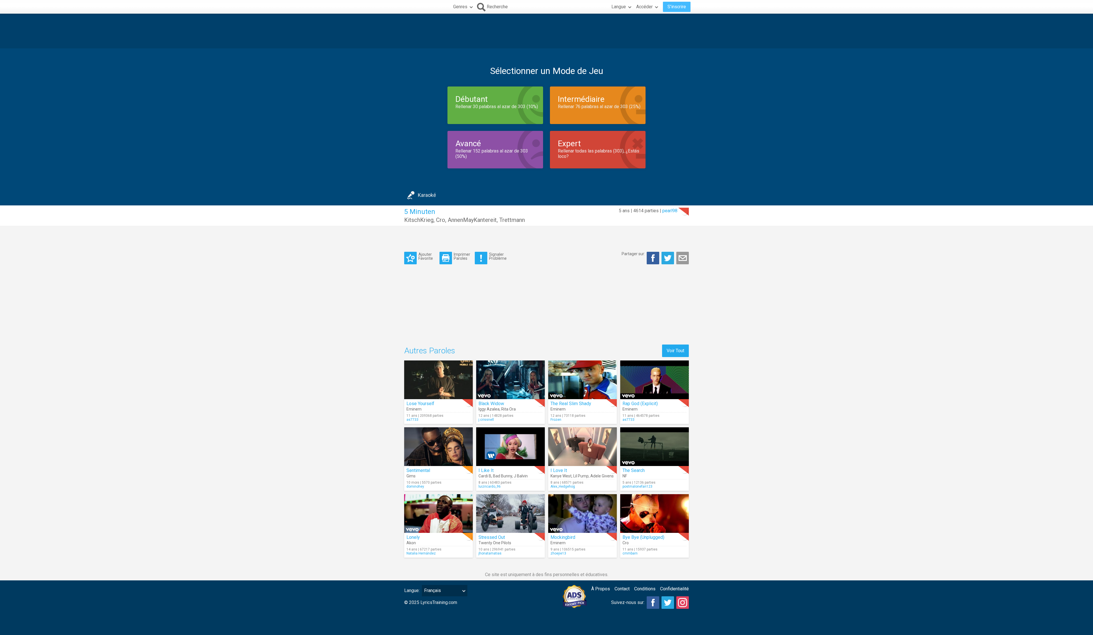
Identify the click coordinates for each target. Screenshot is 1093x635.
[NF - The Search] (654, 446)
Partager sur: (633, 254)
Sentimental (418, 470)
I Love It (558, 470)
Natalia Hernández (421, 553)
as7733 (412, 420)
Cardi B (484, 476)
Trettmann (512, 220)
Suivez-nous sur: (627, 602)
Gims (411, 476)
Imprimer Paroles (462, 256)
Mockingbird (562, 537)
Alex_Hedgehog (562, 486)
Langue (618, 6)
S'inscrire (676, 6)
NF (624, 476)
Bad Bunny (502, 476)
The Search (633, 470)
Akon (411, 543)
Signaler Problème (498, 256)
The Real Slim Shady (570, 403)
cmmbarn (630, 553)
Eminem (414, 409)
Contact (622, 588)
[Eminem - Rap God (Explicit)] (654, 379)
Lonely (413, 537)
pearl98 (669, 210)
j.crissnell (486, 420)
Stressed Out (491, 537)
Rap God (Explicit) (640, 403)
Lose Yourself (420, 403)
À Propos (600, 588)
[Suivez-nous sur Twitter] (667, 602)
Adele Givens (602, 476)
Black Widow (491, 403)
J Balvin (521, 476)
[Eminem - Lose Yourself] (438, 379)
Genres (460, 6)
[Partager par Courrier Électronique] (682, 258)
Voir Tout (675, 350)
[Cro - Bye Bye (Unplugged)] (654, 513)
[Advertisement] (546, 31)
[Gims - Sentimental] (438, 446)
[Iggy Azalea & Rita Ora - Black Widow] (510, 379)
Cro (440, 220)
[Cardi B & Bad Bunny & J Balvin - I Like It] (510, 446)
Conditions (645, 588)
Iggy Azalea (489, 409)
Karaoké (427, 195)
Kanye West (561, 476)
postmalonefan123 (637, 486)
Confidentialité (674, 588)
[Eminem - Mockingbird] (582, 513)
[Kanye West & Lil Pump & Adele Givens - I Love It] (582, 446)
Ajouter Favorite (425, 256)
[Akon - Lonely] (438, 513)
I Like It (486, 470)
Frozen (555, 420)
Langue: (412, 590)
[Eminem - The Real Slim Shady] (582, 379)
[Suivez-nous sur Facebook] (653, 602)
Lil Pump (581, 476)
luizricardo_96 (489, 486)
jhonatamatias (490, 553)
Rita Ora (508, 409)
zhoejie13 (558, 553)
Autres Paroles (429, 350)
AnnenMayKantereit (472, 220)
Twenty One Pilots (494, 543)
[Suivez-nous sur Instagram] (682, 602)
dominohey (415, 486)
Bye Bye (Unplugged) (643, 537)
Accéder (644, 6)
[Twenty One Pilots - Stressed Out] (510, 513)
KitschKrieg (418, 220)
